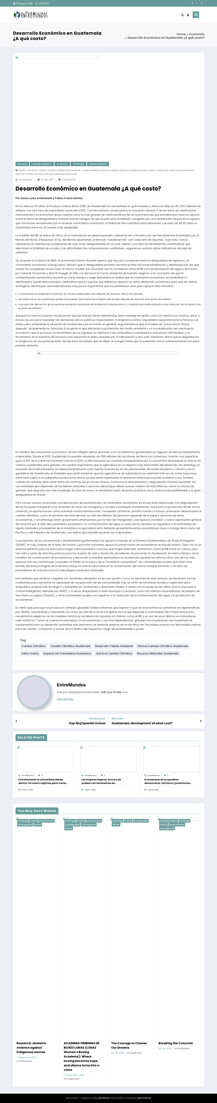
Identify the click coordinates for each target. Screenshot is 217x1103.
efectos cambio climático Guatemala (121, 170)
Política (116, 824)
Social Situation (46, 821)
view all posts (65, 699)
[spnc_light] (188, 14)
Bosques (22, 163)
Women (21, 828)
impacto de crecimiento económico (175, 170)
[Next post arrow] (201, 721)
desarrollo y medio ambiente (85, 170)
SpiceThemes (144, 1098)
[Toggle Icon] (196, 14)
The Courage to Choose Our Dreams (81, 1045)
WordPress (103, 1098)
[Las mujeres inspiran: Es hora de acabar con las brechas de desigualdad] (108, 759)
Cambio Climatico (41, 163)
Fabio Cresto (148, 170)
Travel (193, 821)
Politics (33, 821)
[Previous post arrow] (16, 721)
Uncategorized (25, 824)
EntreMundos (25, 179)
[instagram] (201, 3)
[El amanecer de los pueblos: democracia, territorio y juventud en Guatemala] (171, 759)
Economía (62, 163)
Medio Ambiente (98, 163)
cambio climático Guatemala (54, 170)
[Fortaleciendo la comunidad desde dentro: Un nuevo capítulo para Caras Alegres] (45, 759)
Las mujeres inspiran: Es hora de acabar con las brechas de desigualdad (101, 781)
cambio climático (27, 170)
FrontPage (78, 163)
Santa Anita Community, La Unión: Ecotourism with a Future (178, 1047)
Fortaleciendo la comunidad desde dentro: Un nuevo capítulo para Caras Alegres (42, 781)
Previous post (97, 718)
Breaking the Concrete (128, 1043)
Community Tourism (169, 821)
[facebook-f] (192, 3)
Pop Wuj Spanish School (87, 723)
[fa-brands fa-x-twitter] (197, 3)
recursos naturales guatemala (61, 174)
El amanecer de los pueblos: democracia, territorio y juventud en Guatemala (167, 781)
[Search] (182, 15)
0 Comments (69, 179)
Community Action (121, 821)
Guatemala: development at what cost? (142, 723)
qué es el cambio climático (30, 174)
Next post (117, 718)
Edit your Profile (111, 692)
